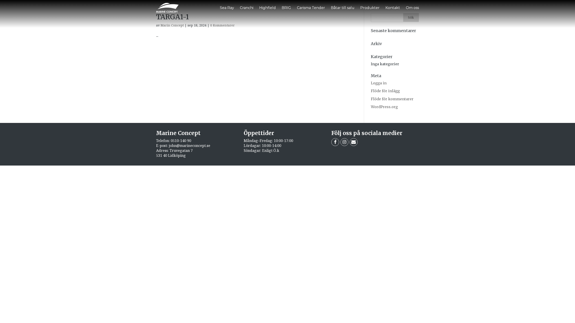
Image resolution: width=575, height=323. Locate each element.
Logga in (379, 83)
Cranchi (246, 8)
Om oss (412, 8)
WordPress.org (384, 107)
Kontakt (392, 8)
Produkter (370, 8)
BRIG (286, 8)
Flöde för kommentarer (392, 99)
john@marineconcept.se (189, 145)
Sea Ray (227, 8)
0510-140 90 (181, 140)
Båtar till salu (342, 8)
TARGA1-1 (172, 17)
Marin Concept (172, 25)
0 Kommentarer (222, 25)
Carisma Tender (311, 8)
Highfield (267, 8)
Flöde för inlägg (385, 91)
